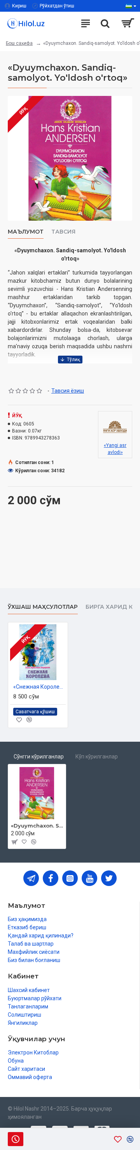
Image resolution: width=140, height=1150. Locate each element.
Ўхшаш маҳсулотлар (43, 607)
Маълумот (26, 232)
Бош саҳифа (19, 43)
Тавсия (63, 232)
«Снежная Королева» (39, 687)
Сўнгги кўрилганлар (39, 756)
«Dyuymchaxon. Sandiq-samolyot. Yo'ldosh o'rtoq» (37, 825)
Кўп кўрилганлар (96, 756)
